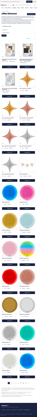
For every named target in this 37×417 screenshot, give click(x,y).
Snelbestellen (20, 409)
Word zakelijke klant (27, 409)
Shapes (31, 7)
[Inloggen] (8, 5)
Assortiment (4, 409)
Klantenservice (14, 409)
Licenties (27, 7)
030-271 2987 (30, 414)
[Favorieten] (11, 5)
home (2, 11)
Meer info (34, 1)
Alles (2, 7)
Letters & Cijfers (8, 7)
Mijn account (9, 409)
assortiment (7, 11)
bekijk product (9, 66)
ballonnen (4, 5)
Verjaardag (14, 7)
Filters (4, 35)
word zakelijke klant (31, 14)
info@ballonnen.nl (3, 415)
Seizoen (22, 7)
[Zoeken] (35, 5)
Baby (19, 7)
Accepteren (29, 1)
